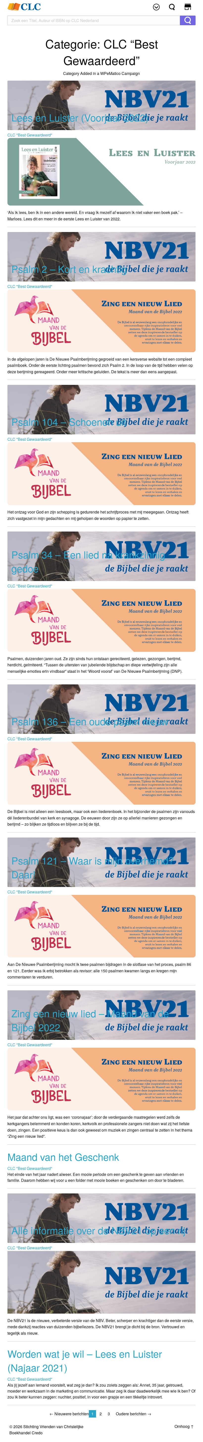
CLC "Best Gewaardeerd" (29, 135)
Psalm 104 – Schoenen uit (68, 421)
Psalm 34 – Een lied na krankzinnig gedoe (88, 561)
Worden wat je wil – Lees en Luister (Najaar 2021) (84, 1360)
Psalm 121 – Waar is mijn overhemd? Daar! (92, 867)
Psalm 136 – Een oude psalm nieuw (89, 721)
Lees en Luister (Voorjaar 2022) (80, 117)
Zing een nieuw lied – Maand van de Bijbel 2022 (90, 1020)
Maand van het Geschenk (63, 1156)
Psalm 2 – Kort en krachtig (69, 268)
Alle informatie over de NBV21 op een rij (98, 1230)
